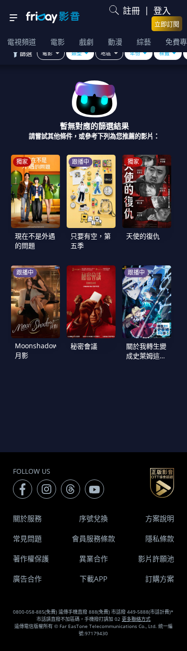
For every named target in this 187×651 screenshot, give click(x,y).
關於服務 (27, 518)
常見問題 (27, 538)
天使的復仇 (143, 235)
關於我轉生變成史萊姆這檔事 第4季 (146, 356)
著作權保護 (31, 558)
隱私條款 (159, 538)
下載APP (93, 578)
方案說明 (159, 518)
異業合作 (93, 558)
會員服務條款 (93, 538)
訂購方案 (159, 578)
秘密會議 (83, 346)
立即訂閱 (166, 24)
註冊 (131, 10)
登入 (162, 10)
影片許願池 (156, 558)
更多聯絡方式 (136, 619)
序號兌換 (93, 518)
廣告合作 (27, 578)
